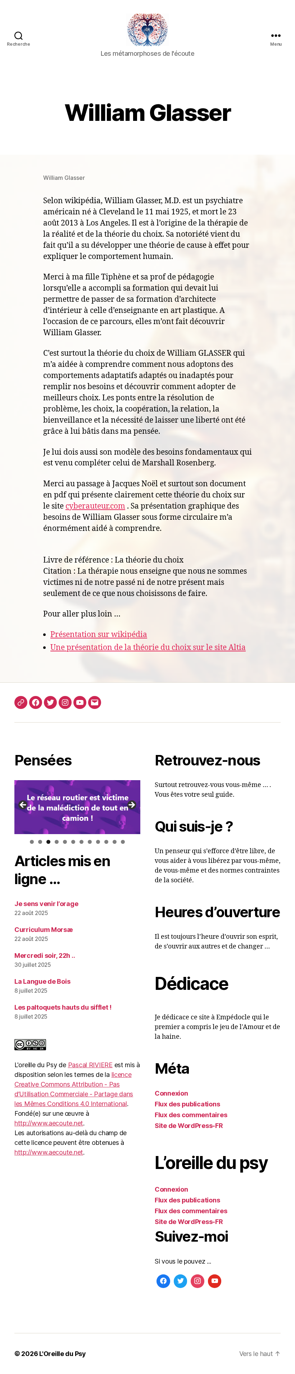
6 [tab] (73, 842)
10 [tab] (106, 842)
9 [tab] (98, 842)
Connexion (171, 1093)
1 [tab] (32, 842)
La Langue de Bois (42, 981)
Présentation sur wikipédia (98, 635)
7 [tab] (81, 842)
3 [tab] (48, 842)
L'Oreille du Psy (62, 1353)
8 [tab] (90, 842)
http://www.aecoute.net (48, 1123)
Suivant (131, 805)
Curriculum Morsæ (43, 929)
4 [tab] (57, 842)
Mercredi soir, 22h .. (44, 955)
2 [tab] (40, 842)
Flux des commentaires (191, 1115)
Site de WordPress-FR (189, 1125)
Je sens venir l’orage (46, 903)
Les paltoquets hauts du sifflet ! (63, 1007)
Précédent (23, 805)
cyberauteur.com (95, 506)
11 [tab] (115, 842)
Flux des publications (187, 1104)
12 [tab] (123, 842)
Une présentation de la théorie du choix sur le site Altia (148, 647)
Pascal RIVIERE (90, 1065)
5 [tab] (65, 842)
